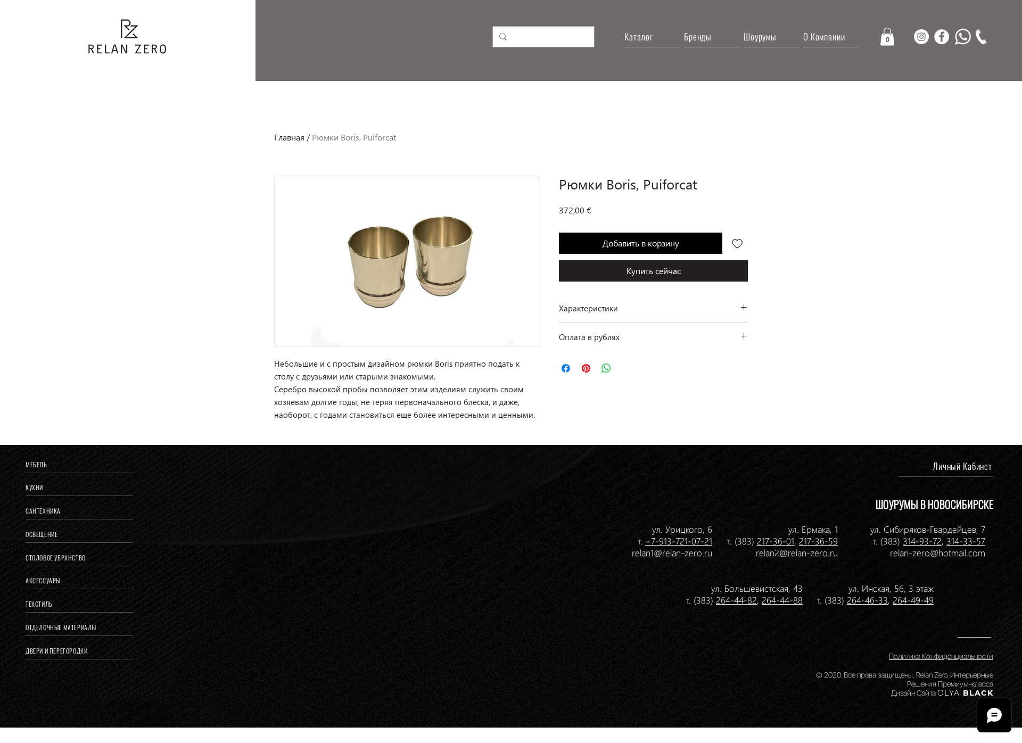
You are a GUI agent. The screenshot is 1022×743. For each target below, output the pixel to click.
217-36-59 (818, 541)
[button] (887, 36)
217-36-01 (775, 541)
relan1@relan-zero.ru (672, 552)
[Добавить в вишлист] (737, 243)
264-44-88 (782, 600)
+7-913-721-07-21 (678, 541)
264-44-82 (736, 600)
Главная (289, 137)
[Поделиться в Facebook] (565, 368)
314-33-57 (965, 541)
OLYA (948, 693)
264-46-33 (867, 600)
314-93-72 (922, 541)
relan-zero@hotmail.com (937, 552)
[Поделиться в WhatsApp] (606, 368)
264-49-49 (913, 600)
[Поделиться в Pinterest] (586, 368)
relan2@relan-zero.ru (797, 552)
